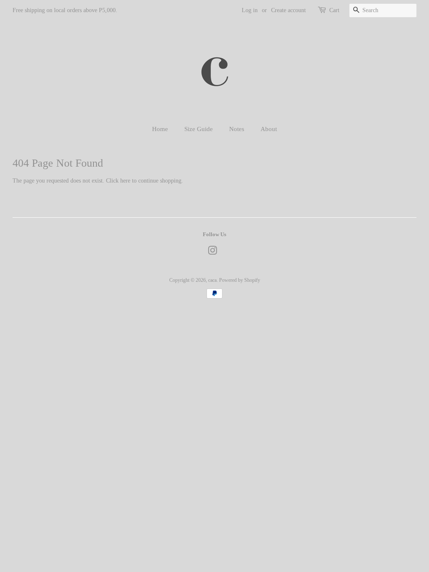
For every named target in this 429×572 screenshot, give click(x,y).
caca (212, 280)
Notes (236, 129)
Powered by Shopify (239, 280)
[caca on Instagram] (212, 252)
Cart (334, 10)
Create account (288, 10)
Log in (250, 10)
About (269, 129)
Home (160, 129)
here (125, 181)
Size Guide (198, 129)
